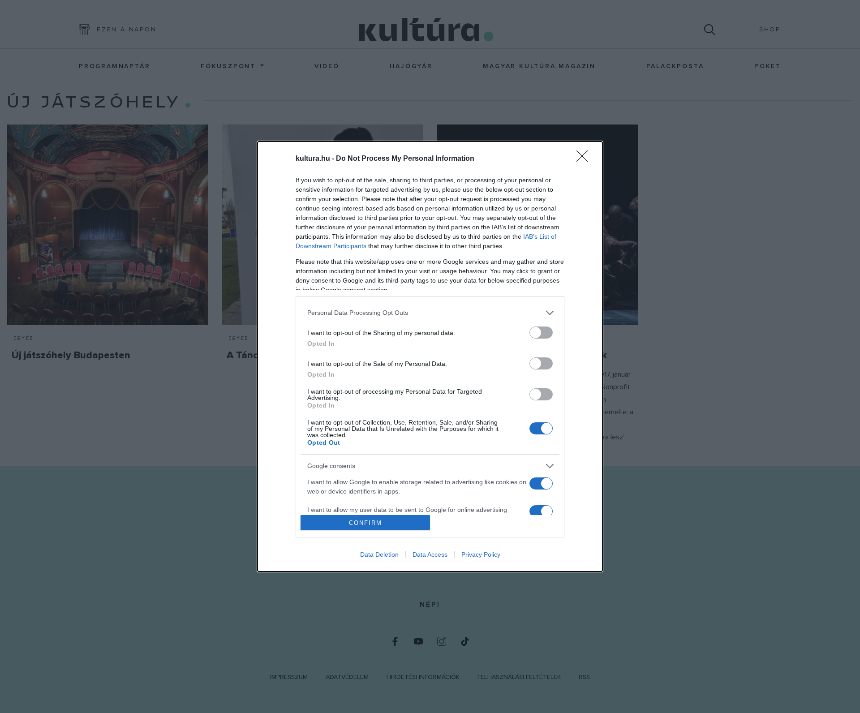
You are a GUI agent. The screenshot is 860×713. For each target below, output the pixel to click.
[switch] (541, 332)
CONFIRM (365, 523)
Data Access (430, 554)
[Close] (584, 159)
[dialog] (430, 357)
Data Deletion (379, 554)
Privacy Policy (480, 554)
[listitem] (430, 313)
